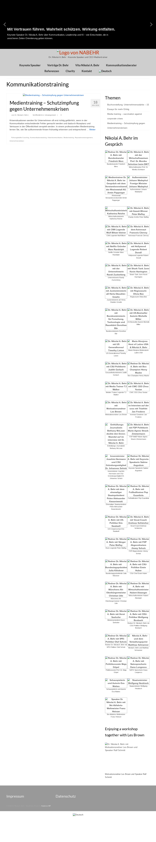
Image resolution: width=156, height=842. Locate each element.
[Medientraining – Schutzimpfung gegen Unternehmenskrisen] (53, 95)
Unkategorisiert (50, 115)
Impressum (15, 796)
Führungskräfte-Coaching (20, 137)
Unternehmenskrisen (17, 141)
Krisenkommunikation (55, 137)
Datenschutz (66, 796)
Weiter (92, 129)
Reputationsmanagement (84, 137)
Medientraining (69, 137)
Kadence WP (46, 806)
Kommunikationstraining (38, 137)
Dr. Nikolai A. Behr (21, 115)
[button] (151, 24)
